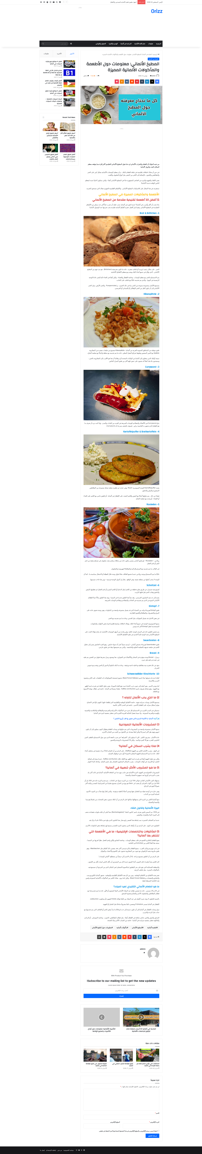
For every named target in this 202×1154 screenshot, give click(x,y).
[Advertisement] (79, 23)
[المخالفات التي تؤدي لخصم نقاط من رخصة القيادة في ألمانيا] (147, 1055)
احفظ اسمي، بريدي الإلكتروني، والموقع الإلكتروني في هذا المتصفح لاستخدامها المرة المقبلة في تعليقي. (128, 1131)
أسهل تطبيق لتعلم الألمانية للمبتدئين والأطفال (52, 135)
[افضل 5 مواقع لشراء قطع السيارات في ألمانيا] (69, 93)
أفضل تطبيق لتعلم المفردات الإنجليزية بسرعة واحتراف (120, 2)
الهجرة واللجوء (113, 43)
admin (153, 76)
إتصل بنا (42, 1150)
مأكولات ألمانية (122, 927)
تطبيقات (150, 43)
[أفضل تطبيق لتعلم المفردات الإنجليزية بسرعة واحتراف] (67, 148)
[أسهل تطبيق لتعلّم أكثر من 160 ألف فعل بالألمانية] (67, 126)
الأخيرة (59, 54)
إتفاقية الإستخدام (51, 1150)
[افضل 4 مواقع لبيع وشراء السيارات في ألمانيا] (69, 64)
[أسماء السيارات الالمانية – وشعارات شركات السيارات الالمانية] (69, 102)
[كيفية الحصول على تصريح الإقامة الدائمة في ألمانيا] (95, 1055)
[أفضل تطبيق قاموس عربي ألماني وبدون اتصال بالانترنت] (50, 148)
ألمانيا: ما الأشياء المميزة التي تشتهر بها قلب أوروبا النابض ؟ (133, 719)
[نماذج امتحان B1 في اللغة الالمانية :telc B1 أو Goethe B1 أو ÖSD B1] (69, 72)
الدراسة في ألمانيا (126, 43)
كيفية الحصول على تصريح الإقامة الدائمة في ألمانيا (96, 1064)
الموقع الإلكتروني (115, 1122)
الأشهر (72, 54)
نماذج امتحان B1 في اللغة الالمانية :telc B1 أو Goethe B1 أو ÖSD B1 (52, 72)
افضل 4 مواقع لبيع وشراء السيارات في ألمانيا (54, 62)
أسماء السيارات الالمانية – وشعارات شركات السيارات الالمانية (54, 101)
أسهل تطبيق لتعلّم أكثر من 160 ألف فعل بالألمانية (67, 135)
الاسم (157, 1113)
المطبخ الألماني (137, 927)
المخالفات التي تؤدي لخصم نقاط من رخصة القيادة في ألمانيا (147, 1064)
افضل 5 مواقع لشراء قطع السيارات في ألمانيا (53, 92)
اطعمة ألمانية (152, 927)
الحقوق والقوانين (101, 43)
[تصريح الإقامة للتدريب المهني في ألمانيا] (121, 1055)
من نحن (59, 1150)
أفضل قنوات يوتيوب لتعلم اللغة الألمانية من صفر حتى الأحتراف (53, 83)
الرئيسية (158, 43)
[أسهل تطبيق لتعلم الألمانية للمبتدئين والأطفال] (50, 126)
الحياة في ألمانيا (147, 54)
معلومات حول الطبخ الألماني (102, 927)
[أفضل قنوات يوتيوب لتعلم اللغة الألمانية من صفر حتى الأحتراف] (69, 83)
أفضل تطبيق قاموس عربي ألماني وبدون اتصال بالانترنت (51, 156)
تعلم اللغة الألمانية (139, 43)
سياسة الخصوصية (68, 1150)
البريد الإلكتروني (154, 1122)
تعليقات (46, 54)
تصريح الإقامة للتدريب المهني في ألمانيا (122, 1064)
